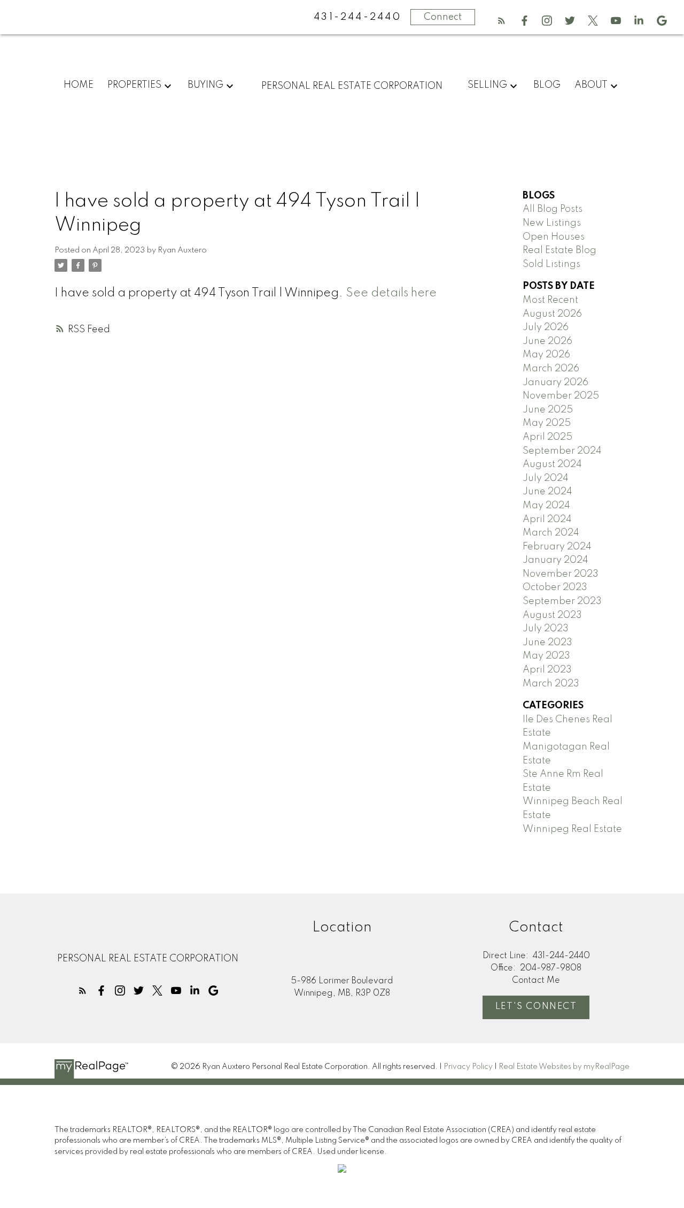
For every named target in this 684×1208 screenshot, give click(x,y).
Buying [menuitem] (205, 85)
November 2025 (561, 396)
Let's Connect (536, 1006)
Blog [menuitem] (547, 85)
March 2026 (551, 368)
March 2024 (551, 533)
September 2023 (562, 601)
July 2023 (546, 628)
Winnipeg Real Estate (572, 829)
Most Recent (550, 300)
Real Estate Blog (559, 250)
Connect (443, 17)
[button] (501, 21)
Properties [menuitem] (134, 85)
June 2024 (547, 491)
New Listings (552, 223)
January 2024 (555, 560)
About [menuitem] (591, 85)
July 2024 (546, 478)
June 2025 (548, 410)
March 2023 (551, 684)
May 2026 (546, 355)
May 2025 (547, 423)
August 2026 (552, 314)
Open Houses (554, 237)
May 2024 (546, 505)
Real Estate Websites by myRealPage (564, 1067)
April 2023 (547, 670)
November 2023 (560, 574)
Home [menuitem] (79, 85)
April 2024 (547, 519)
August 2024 (552, 464)
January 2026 (555, 382)
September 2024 (562, 451)
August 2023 (552, 615)
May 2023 (546, 656)
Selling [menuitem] (487, 85)
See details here (391, 293)
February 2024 (557, 547)
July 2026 (546, 327)
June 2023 (547, 642)
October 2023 (555, 587)
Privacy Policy (468, 1067)
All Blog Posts (552, 209)
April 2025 (547, 437)
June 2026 (547, 341)
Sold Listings (551, 264)
